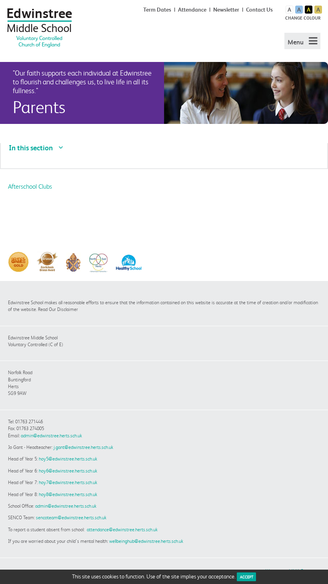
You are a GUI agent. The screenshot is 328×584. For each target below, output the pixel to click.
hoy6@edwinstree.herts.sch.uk (68, 471)
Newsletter (226, 9)
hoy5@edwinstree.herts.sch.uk (68, 459)
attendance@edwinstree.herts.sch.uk (122, 529)
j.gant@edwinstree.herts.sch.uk (83, 447)
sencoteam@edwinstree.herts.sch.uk (71, 517)
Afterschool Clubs (30, 186)
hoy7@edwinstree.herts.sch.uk (68, 482)
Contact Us (259, 9)
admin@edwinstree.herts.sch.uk (51, 435)
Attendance (192, 9)
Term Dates (157, 9)
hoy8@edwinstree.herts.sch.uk (68, 494)
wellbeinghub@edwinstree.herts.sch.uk (146, 541)
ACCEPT (246, 576)
